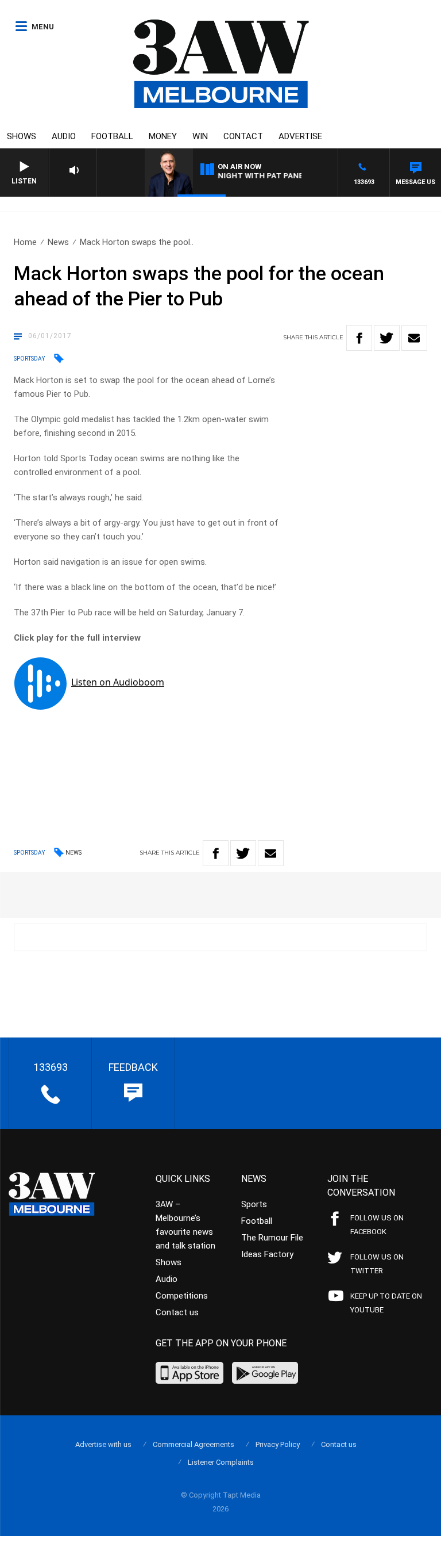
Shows (21, 136)
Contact (243, 136)
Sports (254, 1204)
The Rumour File (272, 1237)
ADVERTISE (300, 136)
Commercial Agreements (193, 1444)
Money (163, 136)
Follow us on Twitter (377, 1264)
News (58, 242)
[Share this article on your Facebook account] (359, 338)
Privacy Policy (278, 1444)
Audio (64, 136)
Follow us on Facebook (377, 1224)
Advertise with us (103, 1444)
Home (25, 242)
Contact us (177, 1312)
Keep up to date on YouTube (386, 1303)
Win (200, 136)
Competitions (182, 1296)
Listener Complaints (221, 1462)
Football (112, 136)
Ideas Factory (267, 1254)
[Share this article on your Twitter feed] (387, 338)
